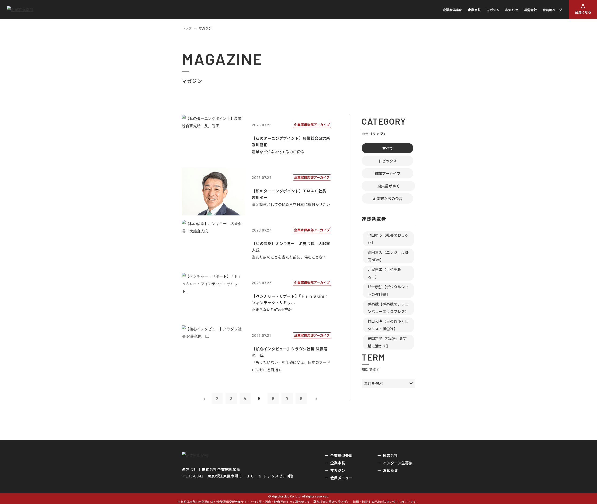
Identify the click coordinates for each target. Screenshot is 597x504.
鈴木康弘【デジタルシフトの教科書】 (388, 290)
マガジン (493, 9)
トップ (187, 28)
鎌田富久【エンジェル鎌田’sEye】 (388, 255)
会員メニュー (341, 477)
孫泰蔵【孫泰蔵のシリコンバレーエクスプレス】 (388, 307)
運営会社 (530, 9)
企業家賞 (474, 9)
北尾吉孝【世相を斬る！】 (384, 273)
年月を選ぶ (373, 383)
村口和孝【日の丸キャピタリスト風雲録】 (388, 324)
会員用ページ (552, 9)
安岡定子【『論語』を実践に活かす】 (387, 342)
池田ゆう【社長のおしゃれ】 (388, 238)
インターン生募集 (398, 463)
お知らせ (511, 9)
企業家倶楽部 (452, 9)
